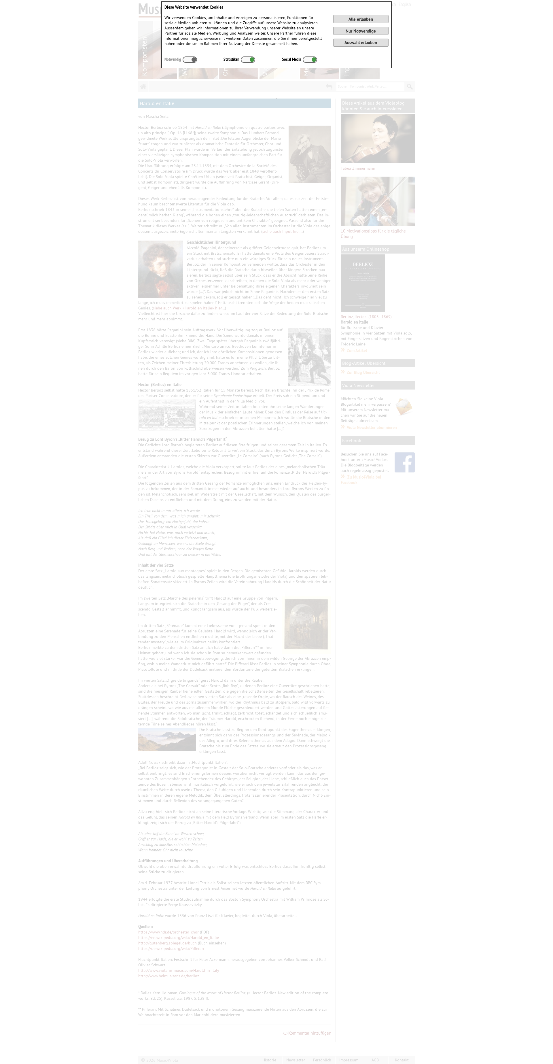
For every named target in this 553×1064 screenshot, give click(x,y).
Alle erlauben (361, 19)
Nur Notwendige (361, 31)
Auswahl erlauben (360, 42)
